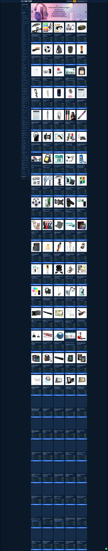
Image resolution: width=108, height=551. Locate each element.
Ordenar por (24, 176)
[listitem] (36, 32)
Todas (28, 12)
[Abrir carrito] (86, 1)
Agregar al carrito (37, 42)
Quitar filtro (23, 10)
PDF (75, 1)
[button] (25, 14)
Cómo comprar (70, 1)
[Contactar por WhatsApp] (106, 549)
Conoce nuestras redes (81, 1)
